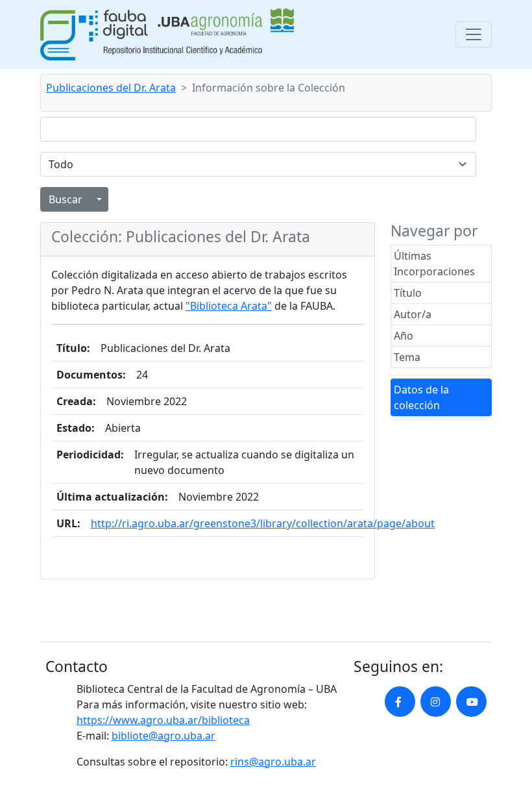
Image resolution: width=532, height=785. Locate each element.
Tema (407, 357)
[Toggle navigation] (473, 34)
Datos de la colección (421, 397)
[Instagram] (435, 701)
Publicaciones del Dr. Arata (111, 88)
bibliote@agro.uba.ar (163, 736)
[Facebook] (400, 701)
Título (408, 293)
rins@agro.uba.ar (273, 761)
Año (403, 336)
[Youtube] (471, 701)
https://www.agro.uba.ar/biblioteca (163, 720)
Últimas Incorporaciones (434, 264)
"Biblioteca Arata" (229, 306)
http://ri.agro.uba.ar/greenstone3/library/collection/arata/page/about (263, 523)
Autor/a (412, 314)
